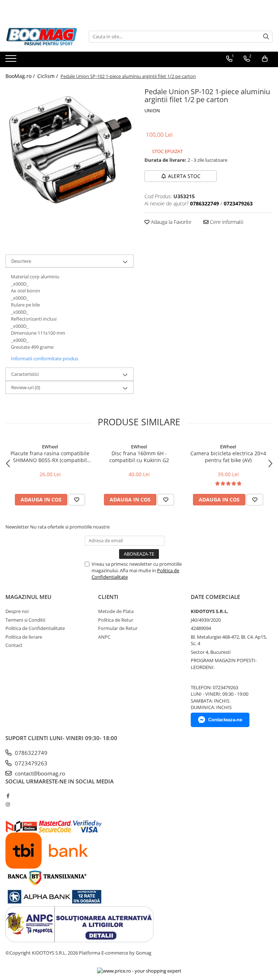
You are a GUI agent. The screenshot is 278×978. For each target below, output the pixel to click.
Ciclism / (48, 76)
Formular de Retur (118, 628)
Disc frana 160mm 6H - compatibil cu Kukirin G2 (139, 457)
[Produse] (11, 60)
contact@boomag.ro (39, 773)
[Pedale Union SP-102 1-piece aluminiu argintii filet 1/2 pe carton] (69, 149)
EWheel (50, 446)
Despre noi (17, 611)
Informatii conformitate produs (44, 358)
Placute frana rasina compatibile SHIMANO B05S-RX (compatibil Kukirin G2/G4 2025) (49, 457)
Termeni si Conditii (25, 620)
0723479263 (30, 763)
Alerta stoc (184, 176)
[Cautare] (266, 37)
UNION (152, 110)
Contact (13, 645)
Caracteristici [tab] (25, 374)
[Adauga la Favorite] (76, 499)
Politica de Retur (115, 620)
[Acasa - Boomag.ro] (41, 36)
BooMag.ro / (20, 76)
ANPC (104, 637)
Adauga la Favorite (170, 221)
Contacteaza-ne (225, 719)
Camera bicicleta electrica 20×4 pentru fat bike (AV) (228, 457)
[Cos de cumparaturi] (265, 59)
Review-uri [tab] (25, 387)
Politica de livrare (23, 637)
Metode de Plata (116, 611)
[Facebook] (7, 795)
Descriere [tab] (21, 261)
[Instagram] (7, 804)
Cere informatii (225, 221)
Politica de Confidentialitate (35, 628)
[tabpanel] (69, 149)
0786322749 (30, 752)
